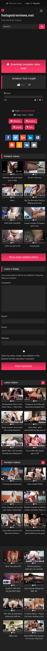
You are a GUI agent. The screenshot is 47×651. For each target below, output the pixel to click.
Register (36, 3)
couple (18, 127)
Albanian (16, 121)
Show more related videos (23, 257)
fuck (30, 127)
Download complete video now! (25, 66)
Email (4, 327)
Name (4, 316)
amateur (31, 121)
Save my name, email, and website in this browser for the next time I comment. (20, 357)
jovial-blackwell (27, 111)
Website (5, 338)
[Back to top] (39, 643)
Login (27, 3)
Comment (5, 283)
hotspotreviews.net (16, 15)
